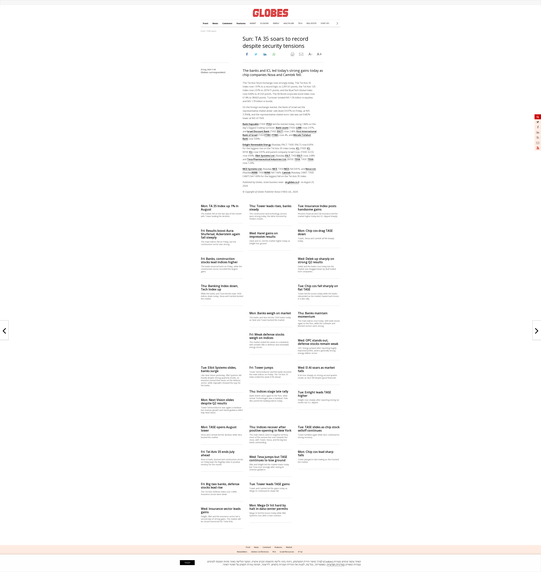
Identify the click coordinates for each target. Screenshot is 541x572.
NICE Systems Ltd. (252, 168)
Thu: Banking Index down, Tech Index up (219, 287)
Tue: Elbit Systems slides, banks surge (218, 369)
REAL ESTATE (311, 23)
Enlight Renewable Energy (257, 144)
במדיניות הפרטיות (336, 564)
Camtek (286, 172)
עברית (300, 551)
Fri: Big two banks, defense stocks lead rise (220, 485)
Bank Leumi (282, 127)
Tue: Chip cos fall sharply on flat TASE (318, 287)
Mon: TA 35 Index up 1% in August (220, 207)
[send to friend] (301, 55)
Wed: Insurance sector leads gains (221, 510)
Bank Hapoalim (251, 124)
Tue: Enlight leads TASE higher (314, 394)
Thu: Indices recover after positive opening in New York (270, 428)
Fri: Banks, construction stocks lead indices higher (219, 260)
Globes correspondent (213, 72)
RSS (274, 551)
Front (205, 23)
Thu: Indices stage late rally (268, 391)
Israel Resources (287, 551)
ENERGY (276, 23)
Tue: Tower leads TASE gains (269, 484)
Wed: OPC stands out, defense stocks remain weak (318, 342)
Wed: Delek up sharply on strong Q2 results (316, 260)
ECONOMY (264, 23)
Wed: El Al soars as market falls (316, 369)
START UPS (325, 23)
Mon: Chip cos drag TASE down (315, 232)
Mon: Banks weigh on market (270, 313)
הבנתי (187, 562)
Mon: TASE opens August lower (219, 428)
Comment (227, 23)
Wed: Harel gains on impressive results (263, 235)
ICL (297, 148)
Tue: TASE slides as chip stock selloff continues (319, 428)
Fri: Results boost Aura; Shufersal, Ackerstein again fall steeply (220, 234)
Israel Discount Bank (258, 131)
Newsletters (242, 551)
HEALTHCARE (288, 23)
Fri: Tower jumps (261, 368)
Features (241, 23)
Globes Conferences (260, 551)
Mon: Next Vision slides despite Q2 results (217, 401)
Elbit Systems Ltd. (265, 155)
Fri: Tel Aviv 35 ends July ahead (218, 453)
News (215, 23)
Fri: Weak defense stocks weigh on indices (266, 336)
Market (289, 547)
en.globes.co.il (292, 182)
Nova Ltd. (311, 168)
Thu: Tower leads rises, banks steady (270, 207)
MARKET (253, 23)
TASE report (211, 31)
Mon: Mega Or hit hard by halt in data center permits (268, 507)
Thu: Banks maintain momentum (313, 314)
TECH (300, 23)
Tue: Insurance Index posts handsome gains (317, 207)
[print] (292, 55)
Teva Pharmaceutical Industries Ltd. (267, 159)
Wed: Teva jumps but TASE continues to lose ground (268, 458)
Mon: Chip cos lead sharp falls (315, 453)
